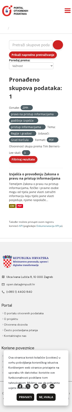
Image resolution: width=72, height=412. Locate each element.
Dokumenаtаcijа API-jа (49, 225)
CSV (12, 205)
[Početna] (4, 28)
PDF (20, 205)
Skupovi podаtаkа (27, 28)
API (21, 225)
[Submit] (58, 44)
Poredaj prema (19, 60)
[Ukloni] (30, 107)
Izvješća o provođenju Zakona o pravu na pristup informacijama (34, 176)
